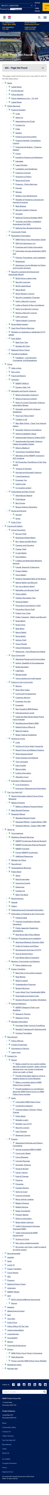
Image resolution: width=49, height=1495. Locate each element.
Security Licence (22, 1128)
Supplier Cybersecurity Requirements (30, 1029)
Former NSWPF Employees (26, 852)
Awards (14, 902)
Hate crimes (16, 368)
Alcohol (18, 515)
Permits (18, 188)
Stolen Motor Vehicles (24, 1222)
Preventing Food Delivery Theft (28, 606)
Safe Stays (19, 629)
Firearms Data (21, 918)
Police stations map (23, 965)
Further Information (23, 773)
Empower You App (23, 701)
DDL (9, 1276)
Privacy (10, 1349)
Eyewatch (19, 705)
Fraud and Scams (18, 376)
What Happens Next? (24, 754)
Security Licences (22, 282)
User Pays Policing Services (22, 328)
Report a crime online (37, 7)
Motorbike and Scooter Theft (27, 590)
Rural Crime (20, 625)
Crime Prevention (18, 530)
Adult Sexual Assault (23, 495)
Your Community (18, 655)
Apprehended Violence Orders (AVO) (30, 438)
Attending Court (21, 777)
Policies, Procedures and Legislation (26, 938)
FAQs (17, 129)
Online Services (13, 106)
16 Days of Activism (23, 469)
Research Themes (22, 1014)
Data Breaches (17, 1357)
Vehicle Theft (20, 640)
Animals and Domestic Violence (28, 472)
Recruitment (16, 864)
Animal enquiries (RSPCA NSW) (28, 1149)
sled (9, 1296)
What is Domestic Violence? (27, 395)
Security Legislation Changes (27, 297)
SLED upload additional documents (25, 1299)
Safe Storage (20, 206)
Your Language (21, 762)
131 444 (5, 29)
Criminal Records (22, 1161)
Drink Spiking (20, 557)
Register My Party (22, 346)
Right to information (23, 1218)
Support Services (22, 988)
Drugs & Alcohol (21, 1169)
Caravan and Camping (24, 545)
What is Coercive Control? (26, 399)
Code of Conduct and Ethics (27, 946)
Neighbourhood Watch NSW (27, 723)
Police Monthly (17, 94)
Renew (14, 1303)
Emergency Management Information (30, 788)
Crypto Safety (21, 553)
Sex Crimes (20, 503)
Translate (18, 9)
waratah (10, 1257)
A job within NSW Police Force (27, 1102)
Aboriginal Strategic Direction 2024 (29, 942)
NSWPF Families (22, 849)
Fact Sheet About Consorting (27, 958)
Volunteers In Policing (20, 1048)
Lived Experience (22, 476)
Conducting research (24, 1106)
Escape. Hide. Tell (22, 387)
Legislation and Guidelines (26, 169)
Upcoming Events (22, 883)
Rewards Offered (18, 814)
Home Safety (20, 575)
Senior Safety (20, 632)
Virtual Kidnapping (23, 648)
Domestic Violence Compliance (28, 430)
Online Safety (21, 594)
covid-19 (10, 1265)
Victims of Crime (18, 739)
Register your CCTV (23, 1124)
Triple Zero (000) (9, 24)
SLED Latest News (23, 286)
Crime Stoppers (21, 1157)
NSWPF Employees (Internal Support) (30, 845)
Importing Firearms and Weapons (29, 157)
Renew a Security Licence (26, 313)
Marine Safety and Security (26, 583)
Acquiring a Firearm (23, 177)
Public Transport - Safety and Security (30, 617)
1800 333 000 (29, 29)
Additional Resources (24, 856)
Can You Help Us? (14, 792)
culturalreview (13, 1334)
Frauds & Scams (22, 1188)
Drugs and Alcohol (18, 511)
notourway (11, 1288)
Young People (21, 644)
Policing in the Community (22, 682)
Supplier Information (19, 1022)
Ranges (18, 192)
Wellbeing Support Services (22, 837)
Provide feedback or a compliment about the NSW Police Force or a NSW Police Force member (28, 1091)
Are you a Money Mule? (25, 586)
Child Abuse (20, 499)
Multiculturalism (22, 667)
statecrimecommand (15, 1311)
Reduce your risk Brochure (26, 196)
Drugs (17, 518)
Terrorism (15, 380)
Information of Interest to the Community (27, 914)
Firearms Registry (18, 110)
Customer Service (22, 698)
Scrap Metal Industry (19, 324)
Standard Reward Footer (25, 818)
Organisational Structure (21, 868)
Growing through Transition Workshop (30, 1000)
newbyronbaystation (15, 1330)
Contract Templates (23, 1033)
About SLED (20, 290)
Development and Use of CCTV (28, 950)
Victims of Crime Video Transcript (29, 746)
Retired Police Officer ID (25, 727)
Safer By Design (22, 731)
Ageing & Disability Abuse (25, 434)
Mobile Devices (21, 1207)
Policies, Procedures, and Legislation (30, 258)
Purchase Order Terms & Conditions (30, 1025)
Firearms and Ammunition (26, 137)
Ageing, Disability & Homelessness (29, 663)
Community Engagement (25, 694)
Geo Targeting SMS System (26, 709)
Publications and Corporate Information (27, 910)
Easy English (20, 765)
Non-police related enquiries (27, 1243)
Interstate (19, 161)
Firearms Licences (23, 173)
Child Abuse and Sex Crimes (23, 492)
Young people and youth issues (28, 678)
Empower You (21, 480)
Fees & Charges (21, 1176)
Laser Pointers (21, 165)
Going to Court (21, 1192)
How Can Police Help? (24, 416)
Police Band (16, 872)
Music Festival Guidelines (26, 735)
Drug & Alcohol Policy (24, 954)
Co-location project (23, 488)
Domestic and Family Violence (23, 391)
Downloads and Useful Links (27, 996)
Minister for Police (18, 860)
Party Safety (16, 338)
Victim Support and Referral (26, 758)
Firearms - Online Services (26, 184)
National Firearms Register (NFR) (28, 218)
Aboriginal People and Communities (30, 659)
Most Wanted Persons (20, 810)
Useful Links (20, 484)
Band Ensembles (22, 879)
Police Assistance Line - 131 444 (24, 98)
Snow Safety (20, 636)
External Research (18, 1004)
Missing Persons (18, 803)
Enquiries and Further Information (29, 247)
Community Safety (15, 526)
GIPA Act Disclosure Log (25, 243)
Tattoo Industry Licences (25, 320)
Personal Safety (21, 602)
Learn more (16, 1052)
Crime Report (12, 1273)
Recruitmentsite (13, 1253)
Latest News (16, 87)
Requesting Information (20, 236)
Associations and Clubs (25, 121)
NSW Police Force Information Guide (30, 239)
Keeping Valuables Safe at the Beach (30, 579)
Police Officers (17, 1041)
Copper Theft (20, 549)
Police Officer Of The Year (18, 1326)
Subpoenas (20, 261)
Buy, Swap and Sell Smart (26, 541)
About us (10, 829)
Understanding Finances (25, 984)
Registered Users (14, 1365)
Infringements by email (24, 713)
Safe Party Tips (21, 342)
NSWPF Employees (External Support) (30, 841)
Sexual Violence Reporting (26, 507)
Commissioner (17, 833)
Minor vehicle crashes (24, 1199)
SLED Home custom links (25, 278)
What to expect (21, 981)
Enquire (14, 1139)
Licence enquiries (22, 1195)
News (9, 83)
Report (14, 1060)
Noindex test (12, 1368)
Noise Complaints (22, 1211)
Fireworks (19, 1184)
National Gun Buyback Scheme (28, 228)
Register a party (21, 1120)
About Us (19, 117)
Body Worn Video (22, 690)
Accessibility (12, 1338)
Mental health (21, 675)
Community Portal (31, 24)
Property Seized (21, 1215)
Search (10, 1342)
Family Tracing (21, 1172)
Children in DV (21, 419)
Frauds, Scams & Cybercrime (27, 567)
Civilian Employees (19, 1045)
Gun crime (15, 372)
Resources (19, 887)
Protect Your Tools (23, 613)
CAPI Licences (21, 317)
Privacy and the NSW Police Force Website (28, 1361)
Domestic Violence (23, 1165)
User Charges (21, 1131)
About (17, 875)
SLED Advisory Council (24, 294)
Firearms (19, 1180)
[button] (39, 17)
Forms (18, 154)
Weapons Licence (22, 1135)
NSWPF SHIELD (22, 383)
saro (9, 1315)
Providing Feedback (19, 354)
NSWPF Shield (13, 1292)
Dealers (18, 133)
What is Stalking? (22, 448)
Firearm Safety (21, 571)
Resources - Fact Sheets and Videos (30, 652)
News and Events (22, 180)
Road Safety (20, 621)
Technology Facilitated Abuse (27, 452)
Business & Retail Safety (25, 538)
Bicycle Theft (20, 534)
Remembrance (17, 898)
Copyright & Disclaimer (16, 1345)
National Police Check (20, 350)
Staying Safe (20, 769)
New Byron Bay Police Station (27, 935)
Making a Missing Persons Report (29, 806)
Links (17, 114)
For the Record (17, 91)
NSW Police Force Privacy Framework (26, 1353)
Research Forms (22, 1018)
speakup (10, 1307)
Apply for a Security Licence (26, 309)
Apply (13, 1098)
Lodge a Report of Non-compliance (29, 305)
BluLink (18, 686)
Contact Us (20, 125)
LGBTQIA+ (19, 671)
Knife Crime (16, 522)
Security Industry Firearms (26, 210)
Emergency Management (21, 781)
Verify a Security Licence (25, 301)
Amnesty (19, 214)
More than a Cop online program (28, 973)
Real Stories (20, 977)
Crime (9, 364)
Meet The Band (21, 895)
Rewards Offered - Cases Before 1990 (31, 822)
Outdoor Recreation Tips (25, 598)
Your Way (11, 1319)
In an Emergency (22, 785)
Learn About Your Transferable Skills (30, 992)
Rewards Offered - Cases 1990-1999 (30, 826)
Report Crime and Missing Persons (29, 750)
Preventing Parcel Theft (25, 609)
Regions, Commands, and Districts (25, 961)
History (14, 906)
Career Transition (18, 969)
